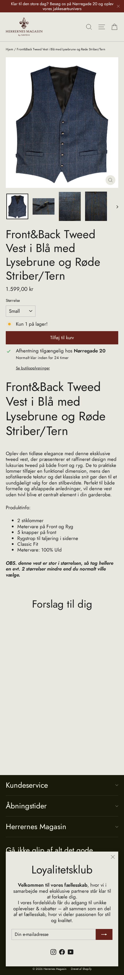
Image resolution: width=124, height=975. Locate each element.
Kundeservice (27, 785)
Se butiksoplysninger (33, 368)
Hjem (9, 49)
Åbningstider (26, 805)
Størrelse (13, 300)
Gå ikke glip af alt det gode (49, 850)
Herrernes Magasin (36, 826)
